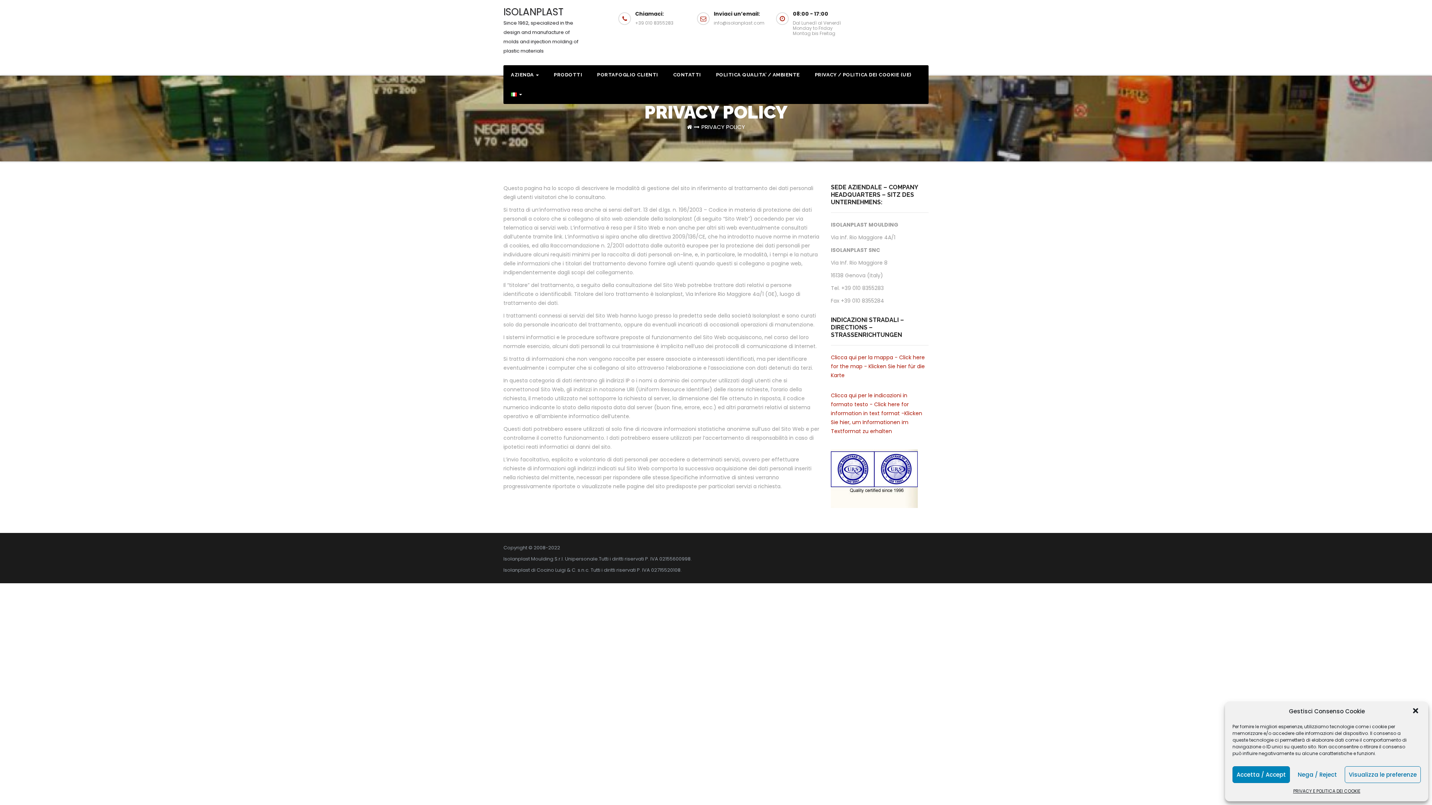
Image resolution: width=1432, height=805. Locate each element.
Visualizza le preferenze (1383, 775)
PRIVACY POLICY (723, 127)
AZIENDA (523, 75)
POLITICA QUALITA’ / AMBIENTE (758, 75)
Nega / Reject (1317, 775)
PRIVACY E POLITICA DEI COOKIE (1326, 791)
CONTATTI (687, 75)
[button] (1416, 711)
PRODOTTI (568, 75)
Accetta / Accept (1261, 775)
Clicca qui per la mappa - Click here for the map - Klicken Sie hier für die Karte (878, 366)
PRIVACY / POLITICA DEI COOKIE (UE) (863, 75)
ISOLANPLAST (540, 29)
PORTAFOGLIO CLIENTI (627, 75)
